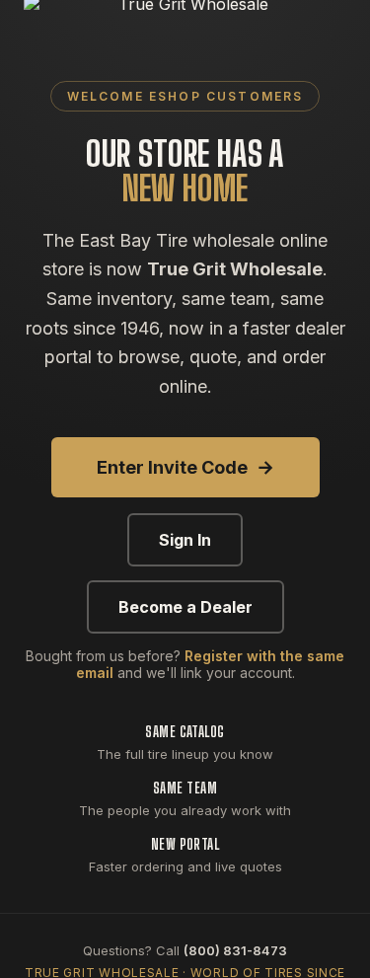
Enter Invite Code (185, 467)
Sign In (185, 540)
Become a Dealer (185, 607)
